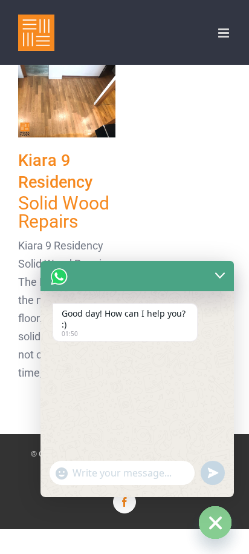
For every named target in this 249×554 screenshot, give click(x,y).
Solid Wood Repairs (63, 212)
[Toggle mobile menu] (224, 33)
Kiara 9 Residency (67, 101)
